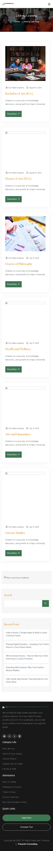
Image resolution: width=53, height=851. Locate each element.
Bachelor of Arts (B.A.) (19, 93)
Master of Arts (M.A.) (18, 178)
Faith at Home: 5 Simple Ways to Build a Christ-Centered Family (26, 634)
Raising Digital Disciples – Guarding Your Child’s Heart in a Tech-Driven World (27, 645)
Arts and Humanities (18, 434)
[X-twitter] (14, 736)
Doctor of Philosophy (18, 264)
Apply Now (26, 818)
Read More (12, 114)
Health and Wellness (18, 349)
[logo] (9, 4)
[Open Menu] (49, 4)
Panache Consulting (27, 844)
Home (17, 21)
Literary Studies (15, 532)
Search (8, 595)
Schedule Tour (26, 827)
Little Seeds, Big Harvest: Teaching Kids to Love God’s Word (27, 680)
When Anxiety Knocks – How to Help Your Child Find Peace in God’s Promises (27, 657)
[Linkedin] (19, 736)
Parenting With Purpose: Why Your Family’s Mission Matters (25, 668)
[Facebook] (4, 736)
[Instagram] (9, 736)
